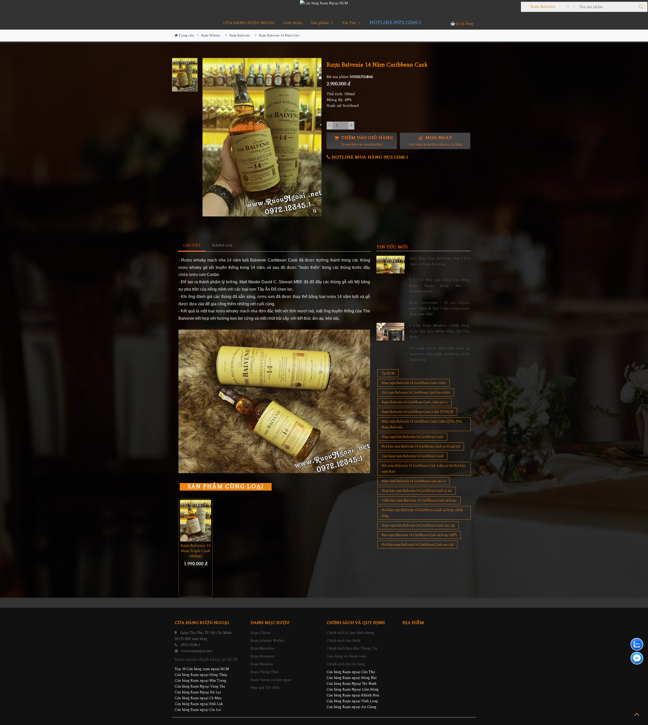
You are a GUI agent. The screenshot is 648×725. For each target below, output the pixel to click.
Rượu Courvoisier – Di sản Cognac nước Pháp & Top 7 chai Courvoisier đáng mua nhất (439, 308)
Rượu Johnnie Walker (268, 640)
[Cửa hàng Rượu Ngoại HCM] (324, 3)
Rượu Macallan (263, 648)
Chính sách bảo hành (343, 640)
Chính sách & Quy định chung (350, 632)
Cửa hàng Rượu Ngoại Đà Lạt (198, 692)
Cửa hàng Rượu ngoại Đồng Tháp (201, 674)
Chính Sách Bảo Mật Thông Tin (352, 648)
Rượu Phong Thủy (265, 672)
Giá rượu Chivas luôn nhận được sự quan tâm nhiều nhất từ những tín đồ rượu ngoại (439, 354)
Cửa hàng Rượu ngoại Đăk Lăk (199, 704)
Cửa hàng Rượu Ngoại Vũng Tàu (200, 686)
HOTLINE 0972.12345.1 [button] (395, 23)
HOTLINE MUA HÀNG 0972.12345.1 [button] (369, 157)
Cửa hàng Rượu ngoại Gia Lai (198, 709)
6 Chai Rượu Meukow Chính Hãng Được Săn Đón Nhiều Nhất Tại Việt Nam (439, 331)
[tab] (192, 246)
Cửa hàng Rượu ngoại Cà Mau (198, 698)
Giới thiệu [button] (293, 23)
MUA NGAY (435, 140)
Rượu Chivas (260, 632)
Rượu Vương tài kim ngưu (271, 679)
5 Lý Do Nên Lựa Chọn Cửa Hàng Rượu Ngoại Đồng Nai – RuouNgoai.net (439, 285)
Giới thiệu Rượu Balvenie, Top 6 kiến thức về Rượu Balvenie (440, 261)
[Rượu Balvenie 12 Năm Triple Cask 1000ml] (195, 520)
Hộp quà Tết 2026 (265, 687)
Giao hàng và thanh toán (346, 656)
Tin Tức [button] (349, 23)
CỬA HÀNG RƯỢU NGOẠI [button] (249, 23)
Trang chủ (186, 35)
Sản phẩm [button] (320, 23)
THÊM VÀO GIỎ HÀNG (366, 140)
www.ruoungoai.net (196, 651)
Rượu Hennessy (263, 656)
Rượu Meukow (262, 664)
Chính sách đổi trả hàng (346, 664)
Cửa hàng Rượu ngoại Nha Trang (200, 680)
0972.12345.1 (190, 645)
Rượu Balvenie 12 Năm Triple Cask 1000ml (195, 551)
